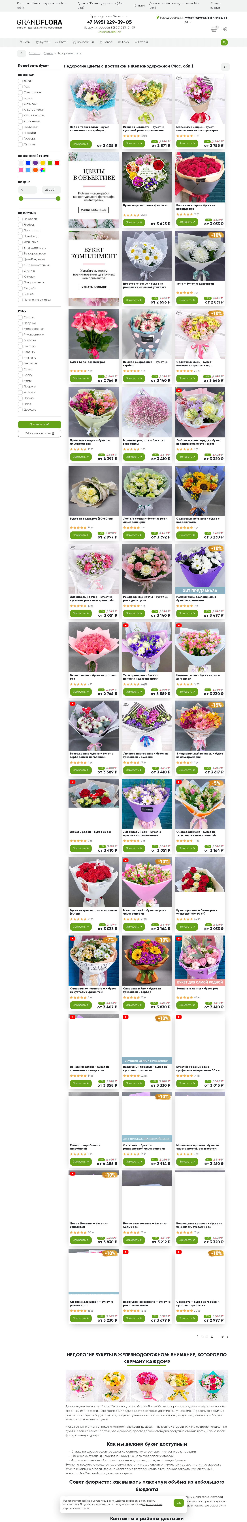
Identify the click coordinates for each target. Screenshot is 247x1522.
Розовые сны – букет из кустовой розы (193, 1460)
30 (90, 1232)
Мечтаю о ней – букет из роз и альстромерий (144, 912)
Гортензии (31, 127)
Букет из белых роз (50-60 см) (91, 518)
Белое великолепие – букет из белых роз (145, 1225)
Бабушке (30, 340)
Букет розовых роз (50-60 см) (144, 1380)
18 (142, 1232)
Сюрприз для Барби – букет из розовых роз (91, 1304)
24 (196, 371)
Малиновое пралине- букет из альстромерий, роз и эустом (197, 1147)
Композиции (85, 42)
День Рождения (34, 259)
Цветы (63, 42)
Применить (37, 424)
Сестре (29, 317)
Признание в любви (37, 299)
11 (195, 136)
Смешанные (32, 92)
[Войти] (225, 29)
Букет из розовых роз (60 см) (90, 1380)
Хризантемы (32, 121)
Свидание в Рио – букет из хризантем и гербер (142, 990)
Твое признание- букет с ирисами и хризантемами (140, 677)
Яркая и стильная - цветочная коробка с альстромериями (91, 1460)
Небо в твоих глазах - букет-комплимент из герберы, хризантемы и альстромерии (90, 129)
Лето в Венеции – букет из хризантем (89, 1225)
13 (89, 1311)
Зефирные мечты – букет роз (197, 988)
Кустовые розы (34, 115)
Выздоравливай (35, 253)
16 (89, 449)
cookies (86, 1501)
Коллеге (29, 392)
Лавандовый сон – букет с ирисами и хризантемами (142, 834)
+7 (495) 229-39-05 (109, 22)
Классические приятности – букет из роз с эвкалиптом (196, 1382)
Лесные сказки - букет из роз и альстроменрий (145, 520)
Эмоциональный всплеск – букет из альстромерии (199, 755)
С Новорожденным (37, 265)
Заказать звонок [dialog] (109, 32)
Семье (28, 369)
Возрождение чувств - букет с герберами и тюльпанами (91, 755)
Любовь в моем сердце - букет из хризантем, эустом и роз (198, 442)
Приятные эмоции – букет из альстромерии (90, 442)
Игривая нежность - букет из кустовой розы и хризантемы (143, 129)
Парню (29, 398)
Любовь (29, 224)
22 (142, 1076)
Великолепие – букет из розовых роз (93, 677)
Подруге (30, 386)
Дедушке (30, 409)
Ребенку (29, 352)
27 (142, 919)
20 (196, 1311)
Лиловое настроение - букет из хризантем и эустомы (145, 755)
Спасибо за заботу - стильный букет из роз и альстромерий (144, 1460)
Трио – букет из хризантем (195, 283)
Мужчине (30, 357)
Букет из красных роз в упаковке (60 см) (93, 912)
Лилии (28, 81)
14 (89, 1076)
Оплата (139, 5)
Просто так (32, 230)
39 (142, 1389)
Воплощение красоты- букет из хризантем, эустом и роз (199, 1225)
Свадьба (30, 288)
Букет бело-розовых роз (87, 362)
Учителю (30, 346)
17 (195, 214)
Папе (27, 404)
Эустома (30, 144)
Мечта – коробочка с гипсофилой (85, 1147)
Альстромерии (34, 109)
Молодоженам (34, 329)
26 (89, 919)
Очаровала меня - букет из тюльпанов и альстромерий (196, 834)
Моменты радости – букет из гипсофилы (144, 442)
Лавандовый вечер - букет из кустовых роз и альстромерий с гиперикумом (92, 599)
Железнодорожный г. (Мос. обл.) (206, 20)
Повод (107, 42)
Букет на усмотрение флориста (145, 205)
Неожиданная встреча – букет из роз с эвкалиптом (147, 1304)
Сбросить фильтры (38, 433)
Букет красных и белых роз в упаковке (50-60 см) (196, 912)
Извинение (31, 242)
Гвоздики (30, 133)
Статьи (143, 42)
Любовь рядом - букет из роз (90, 832)
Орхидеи (30, 104)
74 (195, 1076)
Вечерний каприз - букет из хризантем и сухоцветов (89, 1069)
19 (89, 606)
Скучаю (29, 271)
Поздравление (34, 282)
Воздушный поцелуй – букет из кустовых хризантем (145, 1069)
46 (196, 997)
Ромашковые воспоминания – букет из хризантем (197, 599)
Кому (125, 42)
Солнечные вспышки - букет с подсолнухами (198, 520)
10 (142, 136)
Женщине (30, 363)
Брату (28, 375)
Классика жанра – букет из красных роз (195, 207)
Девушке (30, 323)
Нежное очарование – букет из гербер (145, 364)
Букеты (45, 42)
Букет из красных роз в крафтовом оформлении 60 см (198, 1069)
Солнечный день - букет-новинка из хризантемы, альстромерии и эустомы (194, 364)
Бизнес (28, 294)
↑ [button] (236, 1364)
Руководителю (34, 334)
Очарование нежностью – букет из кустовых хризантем (93, 990)
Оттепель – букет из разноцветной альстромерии (144, 1147)
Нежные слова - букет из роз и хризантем (198, 677)
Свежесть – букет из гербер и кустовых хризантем (197, 1304)
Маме (28, 381)
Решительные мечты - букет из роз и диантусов (145, 599)
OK (179, 1502)
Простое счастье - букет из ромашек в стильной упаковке (145, 285)
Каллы (28, 98)
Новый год (31, 236)
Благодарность (35, 248)
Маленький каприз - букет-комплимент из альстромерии (197, 129)
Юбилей (29, 276)
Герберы (30, 138)
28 (142, 215)
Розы (27, 42)
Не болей (30, 219)
